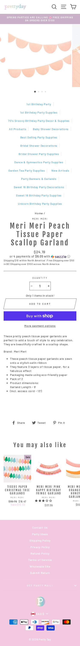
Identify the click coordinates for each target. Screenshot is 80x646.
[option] (40, 19)
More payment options (40, 325)
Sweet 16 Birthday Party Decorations (39, 187)
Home (39, 213)
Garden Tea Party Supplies (26, 170)
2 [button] (39, 92)
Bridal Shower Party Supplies (39, 154)
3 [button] (42, 92)
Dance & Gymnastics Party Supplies (38, 162)
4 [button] (46, 92)
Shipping (9, 260)
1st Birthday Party (38, 104)
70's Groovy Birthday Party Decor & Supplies (39, 120)
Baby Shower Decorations (51, 129)
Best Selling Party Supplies (38, 137)
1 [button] (35, 92)
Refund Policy (40, 553)
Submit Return (40, 573)
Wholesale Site (40, 566)
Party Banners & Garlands (38, 179)
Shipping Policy (40, 540)
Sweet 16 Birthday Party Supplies (39, 195)
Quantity (40, 278)
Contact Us (40, 527)
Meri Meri (40, 219)
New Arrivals (60, 170)
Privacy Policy (40, 547)
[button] (40, 257)
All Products (17, 129)
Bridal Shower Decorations (38, 145)
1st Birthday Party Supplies (38, 112)
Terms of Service (40, 560)
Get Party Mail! (40, 585)
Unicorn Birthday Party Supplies (40, 203)
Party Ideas (40, 534)
